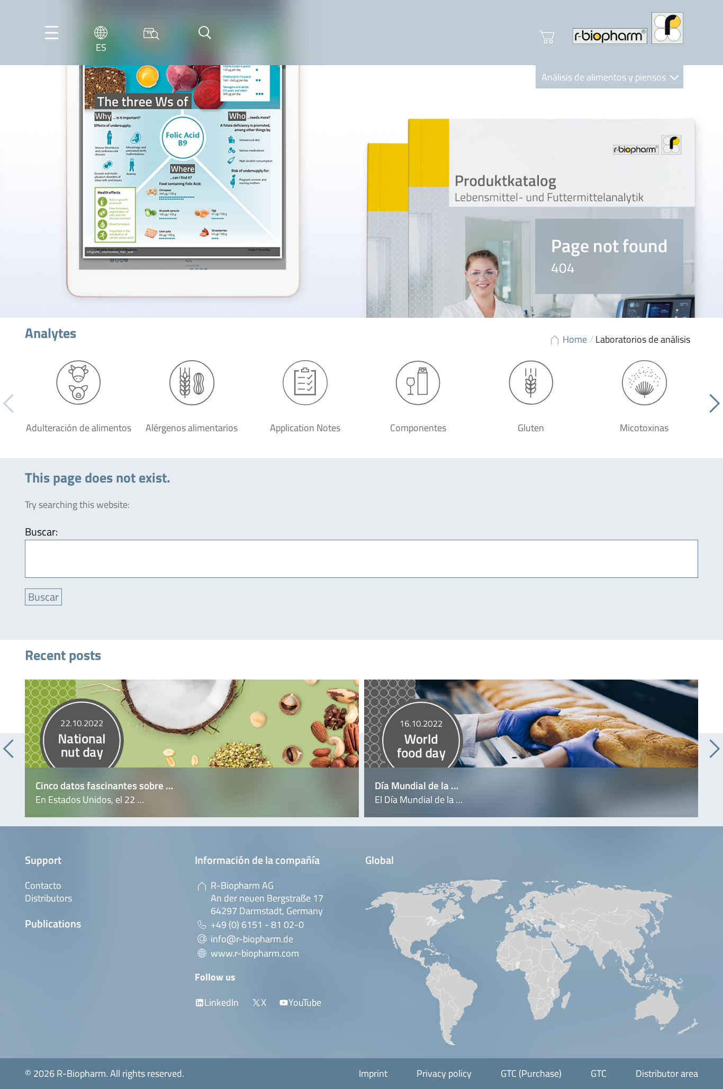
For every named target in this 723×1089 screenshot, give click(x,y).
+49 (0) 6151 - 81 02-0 (257, 924)
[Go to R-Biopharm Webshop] (547, 37)
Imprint (373, 1073)
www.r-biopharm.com (255, 953)
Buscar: (41, 531)
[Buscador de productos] (151, 32)
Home (575, 339)
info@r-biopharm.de (252, 939)
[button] (710, 403)
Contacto (43, 885)
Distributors (48, 898)
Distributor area (667, 1073)
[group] (192, 748)
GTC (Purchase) (531, 1073)
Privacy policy (444, 1073)
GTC (599, 1073)
